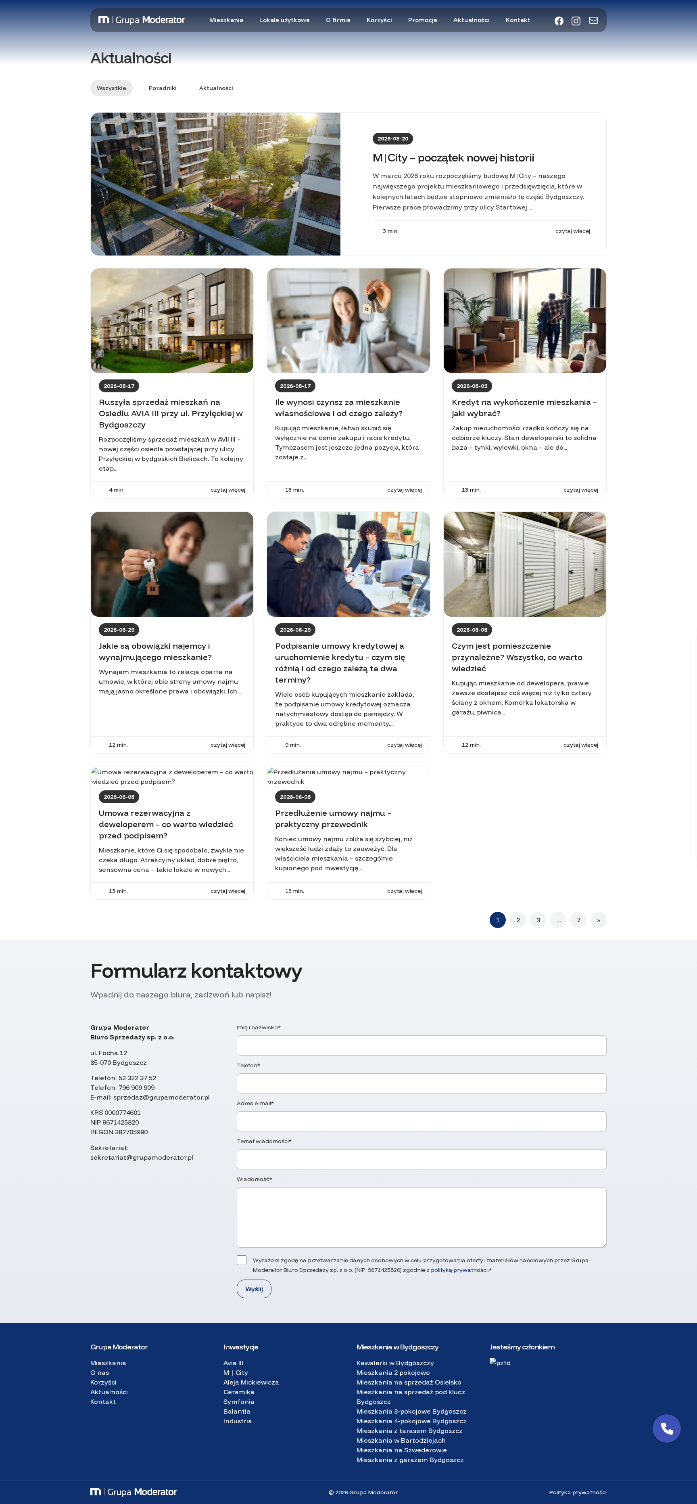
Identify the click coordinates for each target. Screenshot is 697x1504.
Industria (237, 1421)
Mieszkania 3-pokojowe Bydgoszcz (412, 1411)
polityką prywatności (459, 1270)
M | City (235, 1372)
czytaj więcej (572, 231)
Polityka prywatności (578, 1492)
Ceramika (239, 1392)
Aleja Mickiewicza (251, 1382)
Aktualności (471, 20)
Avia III (233, 1363)
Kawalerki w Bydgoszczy (395, 1363)
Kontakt (518, 20)
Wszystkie (111, 88)
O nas (99, 1372)
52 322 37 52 (137, 1078)
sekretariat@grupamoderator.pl (141, 1157)
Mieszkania (226, 20)
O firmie (338, 20)
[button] (667, 1428)
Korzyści (379, 20)
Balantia (236, 1411)
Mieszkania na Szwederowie (402, 1450)
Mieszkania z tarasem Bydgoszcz (410, 1430)
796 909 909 (136, 1087)
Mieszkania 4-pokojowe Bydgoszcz (412, 1421)
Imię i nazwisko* (259, 1027)
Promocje (422, 20)
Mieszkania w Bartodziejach (401, 1440)
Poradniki (163, 88)
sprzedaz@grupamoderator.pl (161, 1097)
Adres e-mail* (255, 1103)
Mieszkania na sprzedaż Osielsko (409, 1382)
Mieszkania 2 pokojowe (393, 1372)
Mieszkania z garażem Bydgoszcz (410, 1460)
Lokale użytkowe (284, 20)
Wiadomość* (254, 1179)
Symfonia (239, 1401)
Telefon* (248, 1065)
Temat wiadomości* (264, 1141)
